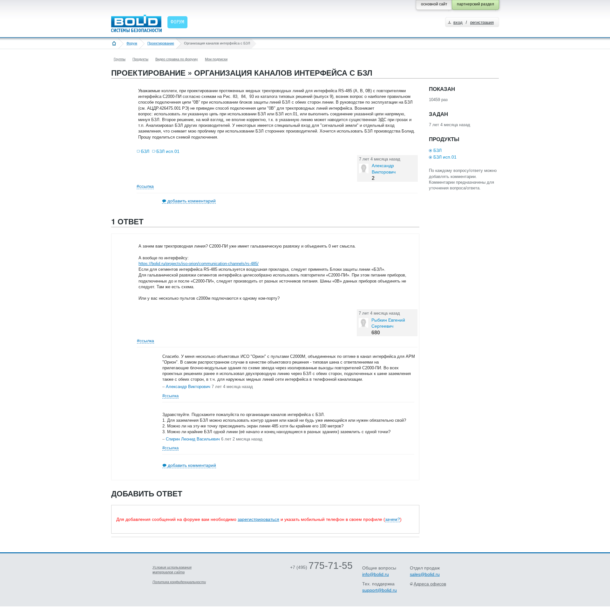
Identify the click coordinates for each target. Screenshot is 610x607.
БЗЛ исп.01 (168, 151)
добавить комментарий (191, 200)
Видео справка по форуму (176, 59)
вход (458, 22)
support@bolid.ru (379, 590)
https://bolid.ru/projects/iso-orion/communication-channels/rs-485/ (199, 263)
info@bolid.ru (375, 574)
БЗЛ (145, 151)
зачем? (392, 519)
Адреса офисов (430, 583)
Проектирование (160, 43)
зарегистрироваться (258, 519)
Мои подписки (216, 59)
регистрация (482, 22)
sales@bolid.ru (425, 574)
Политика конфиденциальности (179, 582)
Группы (119, 59)
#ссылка (145, 186)
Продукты (140, 59)
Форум (131, 43)
